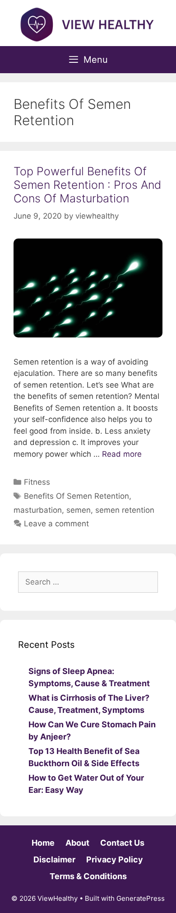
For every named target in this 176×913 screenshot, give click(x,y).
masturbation (38, 510)
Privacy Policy (114, 859)
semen (78, 510)
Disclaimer (54, 859)
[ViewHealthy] (88, 23)
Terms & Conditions (88, 876)
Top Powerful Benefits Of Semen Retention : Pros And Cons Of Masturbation (87, 184)
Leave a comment (56, 523)
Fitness (37, 482)
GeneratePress (140, 898)
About (77, 842)
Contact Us (122, 842)
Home (43, 842)
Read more (122, 454)
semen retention (124, 510)
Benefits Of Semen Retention (76, 496)
